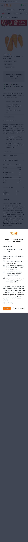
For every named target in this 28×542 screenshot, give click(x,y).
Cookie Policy (9, 303)
